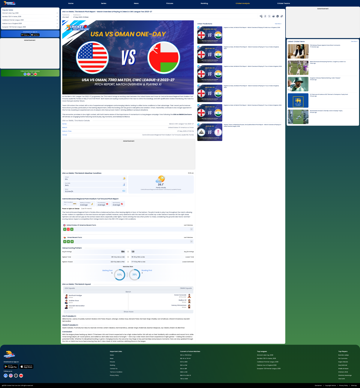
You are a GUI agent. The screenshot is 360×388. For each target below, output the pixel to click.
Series (112, 355)
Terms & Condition (116, 372)
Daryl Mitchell (342, 365)
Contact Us (113, 369)
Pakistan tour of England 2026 (266, 365)
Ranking (112, 365)
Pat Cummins (342, 358)
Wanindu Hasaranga (345, 375)
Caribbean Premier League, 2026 (267, 362)
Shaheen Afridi (343, 372)
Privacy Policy (114, 375)
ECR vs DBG (184, 362)
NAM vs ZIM (183, 372)
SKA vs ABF (183, 369)
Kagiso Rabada (343, 362)
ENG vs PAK (183, 365)
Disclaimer (318, 385)
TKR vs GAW (184, 379)
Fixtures (112, 362)
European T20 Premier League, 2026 (268, 369)
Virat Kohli (341, 379)
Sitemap (354, 385)
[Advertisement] (30, 55)
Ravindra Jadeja (343, 355)
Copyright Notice (330, 385)
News (111, 358)
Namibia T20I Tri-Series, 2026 (266, 358)
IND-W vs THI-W (185, 358)
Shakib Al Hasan (343, 369)
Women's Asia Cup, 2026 (265, 355)
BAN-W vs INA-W (185, 375)
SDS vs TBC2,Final (185, 355)
